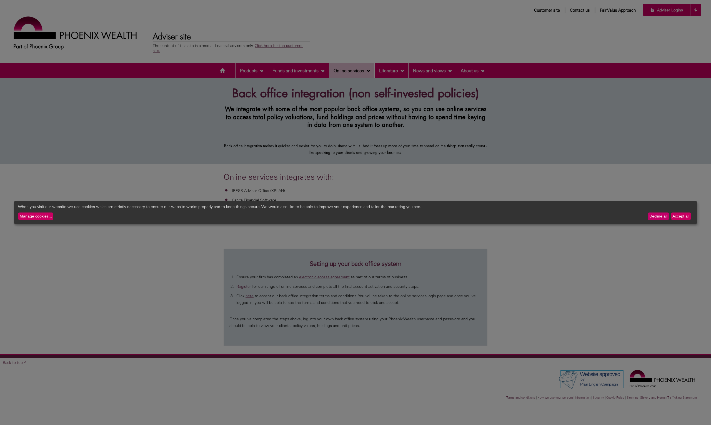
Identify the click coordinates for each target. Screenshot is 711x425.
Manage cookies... (36, 216)
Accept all (680, 216)
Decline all (658, 216)
